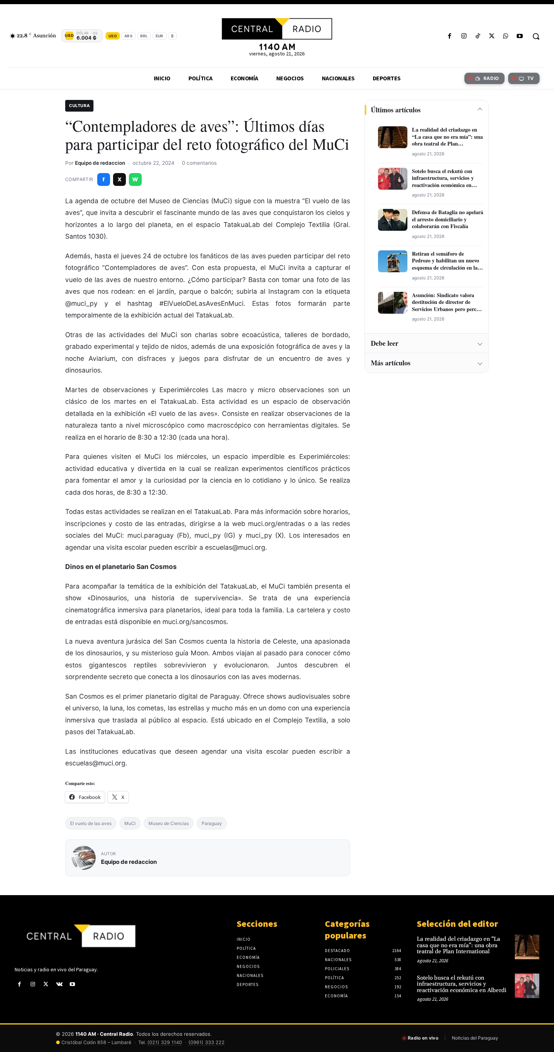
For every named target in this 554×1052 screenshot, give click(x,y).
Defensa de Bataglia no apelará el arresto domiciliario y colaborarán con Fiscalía (447, 219)
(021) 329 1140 (164, 1042)
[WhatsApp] (506, 36)
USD (113, 36)
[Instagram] (464, 36)
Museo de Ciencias (168, 823)
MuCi (130, 823)
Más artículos (390, 363)
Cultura (79, 105)
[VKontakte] (59, 984)
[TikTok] (478, 36)
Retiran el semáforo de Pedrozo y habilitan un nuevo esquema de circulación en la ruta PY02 (445, 260)
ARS (128, 36)
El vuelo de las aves (91, 823)
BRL (144, 36)
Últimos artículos (396, 110)
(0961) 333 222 (206, 1042)
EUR (160, 36)
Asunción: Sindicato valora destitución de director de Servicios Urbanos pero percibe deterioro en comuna (447, 302)
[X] (492, 36)
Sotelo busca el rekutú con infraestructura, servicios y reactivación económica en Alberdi (443, 178)
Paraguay (212, 823)
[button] (536, 36)
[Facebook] (450, 36)
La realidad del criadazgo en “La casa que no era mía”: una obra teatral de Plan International (447, 136)
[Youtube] (520, 36)
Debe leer (384, 343)
